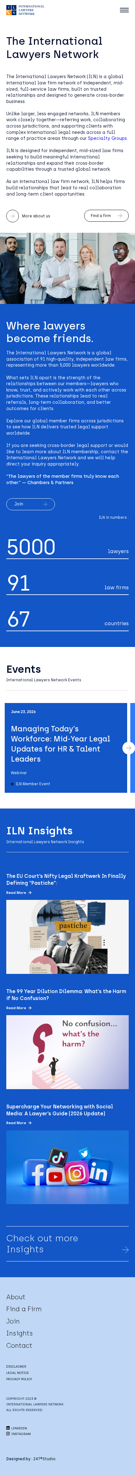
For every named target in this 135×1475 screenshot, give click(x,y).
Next (128, 748)
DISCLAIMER (16, 1366)
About (15, 1297)
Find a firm (101, 216)
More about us (36, 216)
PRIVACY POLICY (19, 1379)
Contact (19, 1345)
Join (18, 504)
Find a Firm (24, 1309)
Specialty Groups (107, 138)
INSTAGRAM (20, 1434)
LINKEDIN (18, 1428)
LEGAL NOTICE (17, 1373)
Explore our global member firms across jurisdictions (65, 421)
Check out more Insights (42, 1244)
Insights (19, 1333)
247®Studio (44, 1459)
